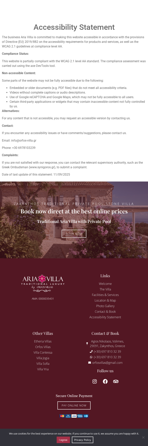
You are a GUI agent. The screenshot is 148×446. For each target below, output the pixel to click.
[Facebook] (105, 381)
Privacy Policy (82, 439)
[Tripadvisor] (116, 381)
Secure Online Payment (74, 396)
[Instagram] (94, 381)
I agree (63, 439)
